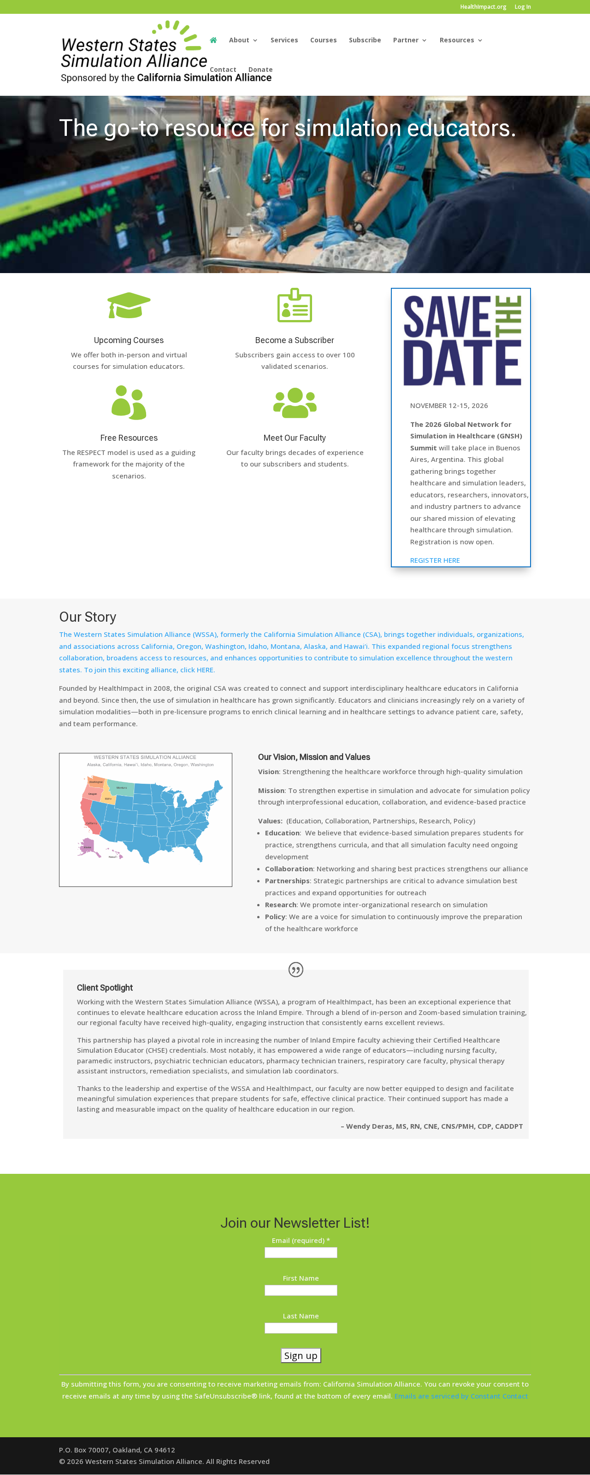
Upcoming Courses (129, 340)
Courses (323, 40)
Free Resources (129, 438)
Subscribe (365, 40)
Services (284, 40)
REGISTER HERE (435, 560)
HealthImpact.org (483, 7)
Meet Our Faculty (295, 438)
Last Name (301, 1315)
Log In (523, 7)
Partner (406, 40)
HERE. (206, 669)
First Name (301, 1278)
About (239, 40)
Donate (260, 70)
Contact (223, 70)
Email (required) (301, 1240)
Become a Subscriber (294, 340)
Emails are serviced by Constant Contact (461, 1395)
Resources (457, 40)
